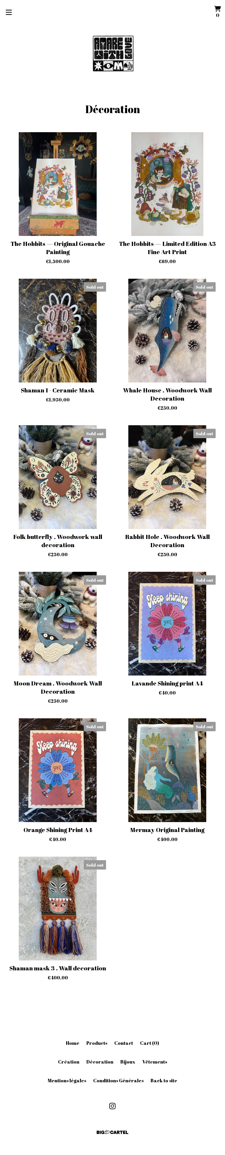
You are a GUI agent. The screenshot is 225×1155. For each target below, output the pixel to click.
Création (68, 1062)
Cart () (149, 1043)
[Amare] (112, 54)
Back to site (164, 1080)
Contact (123, 1043)
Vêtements (154, 1062)
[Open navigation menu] (9, 12)
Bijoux (127, 1062)
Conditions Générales (118, 1080)
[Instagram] (112, 1106)
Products (96, 1043)
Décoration (99, 1062)
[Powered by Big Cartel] (112, 1132)
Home (72, 1043)
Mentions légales (67, 1080)
